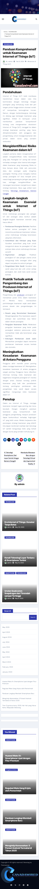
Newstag (27, 862)
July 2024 (5, 642)
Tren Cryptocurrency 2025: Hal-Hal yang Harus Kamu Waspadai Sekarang (19, 707)
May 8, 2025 (19, 598)
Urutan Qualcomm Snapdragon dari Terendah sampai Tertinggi (17, 593)
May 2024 (6, 652)
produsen (21, 295)
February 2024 (7, 667)
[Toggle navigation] (3, 19)
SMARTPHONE (9, 573)
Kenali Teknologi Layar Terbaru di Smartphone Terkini (19, 559)
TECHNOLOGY (8, 44)
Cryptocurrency (11, 770)
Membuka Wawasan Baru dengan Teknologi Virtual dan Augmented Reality (28, 458)
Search (7, 611)
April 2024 (6, 657)
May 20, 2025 (19, 527)
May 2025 (6, 627)
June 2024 (6, 647)
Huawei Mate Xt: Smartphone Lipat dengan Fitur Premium (17, 758)
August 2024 (7, 637)
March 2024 (6, 662)
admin (10, 61)
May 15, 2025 (19, 563)
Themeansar (5, 865)
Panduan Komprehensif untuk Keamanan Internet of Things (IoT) (19, 52)
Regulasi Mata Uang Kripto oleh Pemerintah (17, 689)
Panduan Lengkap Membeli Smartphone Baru (18, 693)
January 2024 (7, 672)
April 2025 (6, 632)
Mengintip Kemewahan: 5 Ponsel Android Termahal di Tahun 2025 (16, 699)
